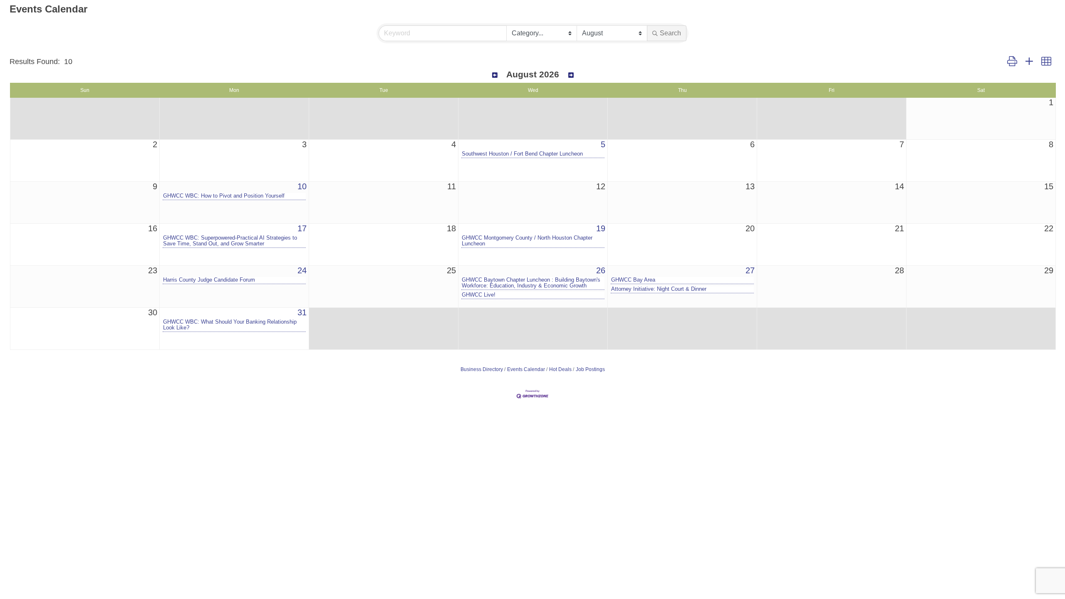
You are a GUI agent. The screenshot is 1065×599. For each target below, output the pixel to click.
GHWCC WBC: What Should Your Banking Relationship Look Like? (230, 325)
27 (750, 270)
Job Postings (590, 369)
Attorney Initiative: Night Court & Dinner (658, 289)
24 (302, 270)
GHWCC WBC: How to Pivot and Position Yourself (224, 196)
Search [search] (670, 33)
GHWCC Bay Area (633, 280)
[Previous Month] (494, 75)
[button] (1012, 61)
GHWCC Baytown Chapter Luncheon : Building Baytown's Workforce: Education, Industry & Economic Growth (531, 283)
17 (302, 228)
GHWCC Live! (478, 295)
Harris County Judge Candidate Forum (209, 280)
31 (302, 312)
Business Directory (482, 369)
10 (302, 186)
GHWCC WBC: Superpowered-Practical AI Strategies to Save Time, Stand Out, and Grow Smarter (230, 241)
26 (600, 270)
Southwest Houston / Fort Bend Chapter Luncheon (522, 154)
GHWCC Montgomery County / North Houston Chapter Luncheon (527, 241)
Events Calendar (526, 369)
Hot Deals (560, 369)
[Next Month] (571, 75)
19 (600, 228)
